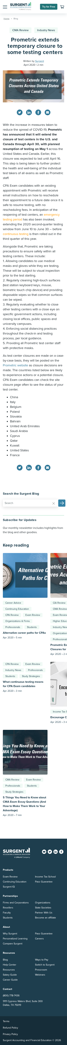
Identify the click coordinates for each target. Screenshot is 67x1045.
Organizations (42, 902)
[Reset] (53, 503)
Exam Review (32, 615)
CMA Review (20, 30)
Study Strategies (31, 676)
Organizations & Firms (17, 621)
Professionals (12, 627)
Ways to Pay (41, 959)
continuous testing (15, 234)
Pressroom (41, 969)
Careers (39, 938)
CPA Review (12, 615)
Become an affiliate (45, 917)
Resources (9, 969)
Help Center (9, 964)
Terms (6, 1021)
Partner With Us (43, 912)
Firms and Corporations (16, 902)
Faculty (7, 912)
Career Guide (10, 979)
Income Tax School (45, 876)
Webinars (40, 974)
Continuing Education (17, 608)
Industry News (46, 30)
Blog (5, 959)
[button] (5, 7)
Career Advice (13, 602)
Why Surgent (10, 933)
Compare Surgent (12, 943)
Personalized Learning (15, 938)
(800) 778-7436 (11, 995)
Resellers (8, 907)
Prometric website (15, 365)
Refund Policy (10, 1027)
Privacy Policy (10, 1034)
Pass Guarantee (44, 881)
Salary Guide (10, 974)
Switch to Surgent (44, 964)
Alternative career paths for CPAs (24, 633)
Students (32, 627)
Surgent (39, 61)
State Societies (43, 907)
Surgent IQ (9, 886)
